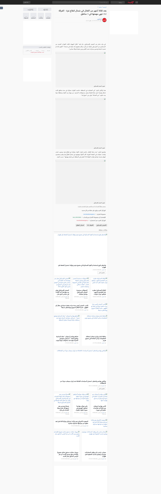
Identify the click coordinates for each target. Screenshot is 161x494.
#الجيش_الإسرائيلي (101, 225)
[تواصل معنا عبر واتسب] (35, 2)
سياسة (100, 7)
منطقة (120, 2)
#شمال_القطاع (80, 225)
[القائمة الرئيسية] (136, 2)
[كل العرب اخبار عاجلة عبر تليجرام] (42, 2)
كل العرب (99, 19)
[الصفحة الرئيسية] (131, 2)
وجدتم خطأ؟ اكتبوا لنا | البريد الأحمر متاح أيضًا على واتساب (92, 206)
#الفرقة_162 (90, 225)
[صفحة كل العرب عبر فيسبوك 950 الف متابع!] (45, 2)
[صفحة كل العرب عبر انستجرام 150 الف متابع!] (49, 2)
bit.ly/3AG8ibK (77, 217)
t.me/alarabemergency (89, 214)
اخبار (103, 269)
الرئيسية (104, 7)
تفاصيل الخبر (102, 272)
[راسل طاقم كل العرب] (39, 2)
